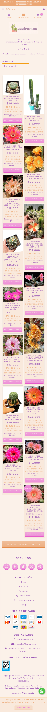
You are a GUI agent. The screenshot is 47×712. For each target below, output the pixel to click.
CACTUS (26, 40)
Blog (23, 605)
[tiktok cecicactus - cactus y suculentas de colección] (23, 567)
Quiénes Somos (23, 596)
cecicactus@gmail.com (25, 644)
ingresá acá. (10, 688)
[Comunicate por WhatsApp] (42, 691)
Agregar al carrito (34, 140)
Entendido (23, 707)
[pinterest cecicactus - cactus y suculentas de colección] (40, 567)
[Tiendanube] (23, 694)
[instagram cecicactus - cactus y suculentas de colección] (6, 567)
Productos (23, 591)
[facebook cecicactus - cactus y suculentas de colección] (15, 567)
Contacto (23, 586)
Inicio (19, 40)
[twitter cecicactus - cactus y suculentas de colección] (31, 567)
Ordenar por (8, 61)
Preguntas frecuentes (23, 600)
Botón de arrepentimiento (30, 688)
